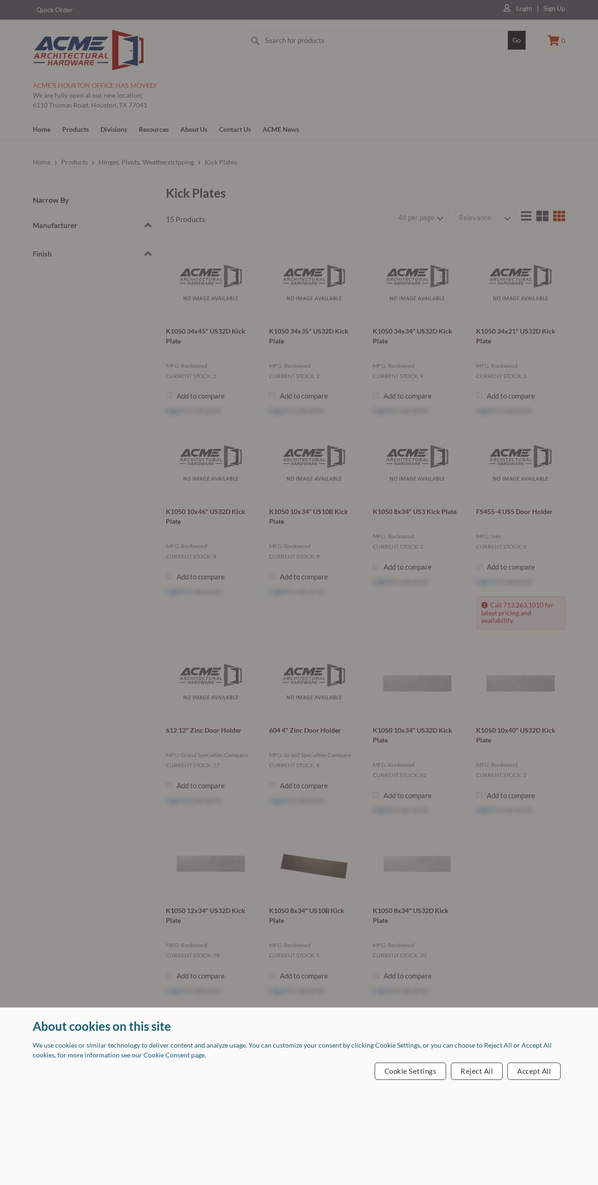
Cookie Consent (167, 1055)
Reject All (477, 1071)
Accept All (534, 1071)
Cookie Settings (410, 1071)
